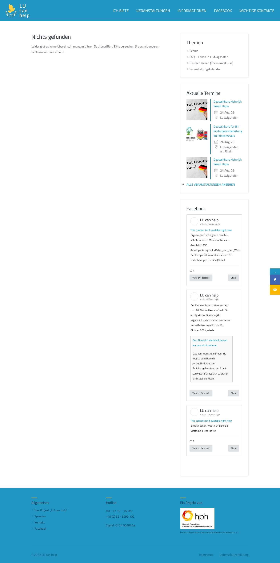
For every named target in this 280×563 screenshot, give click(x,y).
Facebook (40, 528)
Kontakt (39, 522)
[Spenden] (275, 290)
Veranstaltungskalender (205, 69)
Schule (194, 51)
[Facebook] (275, 280)
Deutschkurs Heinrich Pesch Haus (228, 104)
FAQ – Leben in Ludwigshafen (209, 57)
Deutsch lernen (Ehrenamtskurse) (211, 63)
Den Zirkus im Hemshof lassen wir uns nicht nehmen (210, 343)
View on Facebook (201, 277)
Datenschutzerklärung (234, 554)
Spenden (40, 516)
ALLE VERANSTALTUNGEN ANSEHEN (210, 184)
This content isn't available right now (211, 230)
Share (233, 277)
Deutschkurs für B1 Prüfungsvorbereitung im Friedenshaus (228, 131)
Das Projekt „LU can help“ (50, 510)
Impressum (206, 554)
